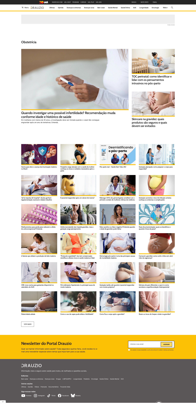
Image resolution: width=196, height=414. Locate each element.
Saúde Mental (113, 7)
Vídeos (37, 387)
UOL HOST (67, 2)
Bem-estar (101, 7)
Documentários (53, 387)
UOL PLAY (91, 2)
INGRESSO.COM (57, 2)
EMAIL (155, 2)
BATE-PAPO (144, 2)
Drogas (58, 379)
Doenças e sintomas (74, 7)
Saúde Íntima (125, 7)
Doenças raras (89, 7)
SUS (134, 7)
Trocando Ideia (65, 387)
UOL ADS (99, 2)
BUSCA (134, 2)
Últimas (52, 7)
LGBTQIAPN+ (67, 379)
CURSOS (83, 2)
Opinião (60, 7)
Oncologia (155, 7)
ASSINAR (166, 344)
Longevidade (143, 7)
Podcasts (44, 387)
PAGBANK (75, 2)
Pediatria (87, 379)
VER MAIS (27, 324)
